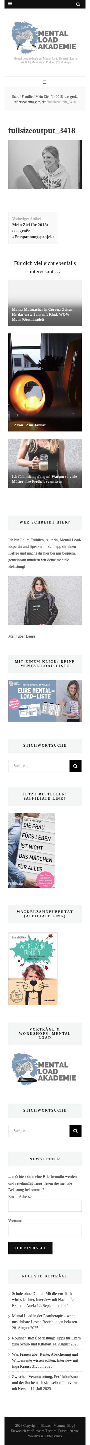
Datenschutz (53, 1436)
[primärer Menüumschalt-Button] (45, 82)
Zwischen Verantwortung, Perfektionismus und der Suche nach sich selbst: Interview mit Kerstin (45, 1382)
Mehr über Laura (21, 636)
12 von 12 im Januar (29, 425)
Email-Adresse (20, 1196)
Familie (27, 97)
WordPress (35, 1436)
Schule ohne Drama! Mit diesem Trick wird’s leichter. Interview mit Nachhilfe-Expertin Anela (43, 1299)
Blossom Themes (44, 1431)
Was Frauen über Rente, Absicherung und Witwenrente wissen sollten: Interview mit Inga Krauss (45, 1360)
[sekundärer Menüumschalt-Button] (10, 4)
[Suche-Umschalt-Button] (78, 5)
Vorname (15, 1221)
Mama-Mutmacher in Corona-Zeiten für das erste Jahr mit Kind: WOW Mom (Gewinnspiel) (42, 314)
